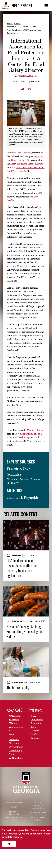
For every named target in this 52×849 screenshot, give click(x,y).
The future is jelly (18, 687)
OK (9, 844)
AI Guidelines (16, 758)
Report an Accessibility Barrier (14, 818)
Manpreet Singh (35, 430)
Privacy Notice (9, 833)
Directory (38, 802)
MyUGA (14, 807)
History (13, 723)
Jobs (11, 734)
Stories (17, 23)
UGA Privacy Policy (38, 813)
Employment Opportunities (38, 807)
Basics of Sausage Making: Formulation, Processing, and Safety (25, 631)
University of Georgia (26, 782)
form (20, 837)
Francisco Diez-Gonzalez (19, 152)
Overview (14, 719)
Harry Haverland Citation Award (26, 163)
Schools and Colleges (14, 802)
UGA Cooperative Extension (37, 719)
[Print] (29, 89)
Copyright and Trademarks (14, 813)
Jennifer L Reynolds (27, 76)
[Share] (23, 89)
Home (9, 23)
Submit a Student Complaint (38, 818)
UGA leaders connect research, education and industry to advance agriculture (22, 568)
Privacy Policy (16, 747)
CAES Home (15, 716)
